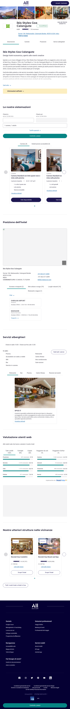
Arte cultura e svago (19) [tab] (36, 286)
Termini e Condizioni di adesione (20, 687)
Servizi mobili (38, 646)
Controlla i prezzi (35, 705)
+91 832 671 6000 (43, 274)
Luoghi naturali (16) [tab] (54, 286)
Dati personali (36, 687)
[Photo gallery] (35, 13)
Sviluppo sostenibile (11, 633)
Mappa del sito (10, 649)
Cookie (45, 687)
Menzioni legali (55, 687)
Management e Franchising (13, 627)
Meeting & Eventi (39, 627)
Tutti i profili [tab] (9, 452)
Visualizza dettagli (20, 421)
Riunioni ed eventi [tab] (55, 373)
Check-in (8, 115)
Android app (38, 652)
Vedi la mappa (23, 36)
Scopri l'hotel (22, 572)
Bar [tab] (21, 373)
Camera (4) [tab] (23, 144)
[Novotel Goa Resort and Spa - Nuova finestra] (49, 546)
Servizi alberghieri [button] (14, 337)
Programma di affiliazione (13, 636)
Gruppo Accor (10, 624)
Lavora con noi (10, 630)
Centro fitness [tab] (40, 373)
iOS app (37, 649)
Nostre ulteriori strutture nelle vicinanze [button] (27, 530)
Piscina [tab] (29, 373)
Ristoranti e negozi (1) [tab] (35, 291)
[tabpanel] (35, 177)
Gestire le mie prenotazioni (13, 662)
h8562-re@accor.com (44, 280)
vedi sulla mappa (18, 566)
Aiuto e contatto (10, 665)
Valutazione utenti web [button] (17, 437)
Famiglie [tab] (20, 452)
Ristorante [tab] (12, 373)
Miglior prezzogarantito (62, 23)
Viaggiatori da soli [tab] (42, 452)
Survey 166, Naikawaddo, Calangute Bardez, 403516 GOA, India (38, 33)
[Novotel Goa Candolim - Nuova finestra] (22, 546)
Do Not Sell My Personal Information (36, 689)
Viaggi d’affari (39, 624)
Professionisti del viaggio (42, 630)
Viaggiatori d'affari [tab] (58, 452)
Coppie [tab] (30, 452)
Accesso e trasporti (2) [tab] (16, 286)
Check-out (41, 115)
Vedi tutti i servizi (58, 352)
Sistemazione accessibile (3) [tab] (41, 144)
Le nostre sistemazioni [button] (17, 107)
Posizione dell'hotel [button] (15, 222)
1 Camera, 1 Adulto (10, 125)
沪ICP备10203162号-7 (40, 694)
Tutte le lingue (10, 652)
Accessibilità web (10, 646)
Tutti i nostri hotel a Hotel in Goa (15, 585)
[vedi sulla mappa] (35, 247)
